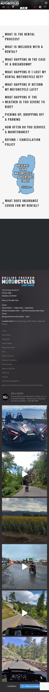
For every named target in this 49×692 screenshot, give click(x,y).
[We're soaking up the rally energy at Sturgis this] (24, 474)
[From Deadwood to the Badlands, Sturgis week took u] (24, 613)
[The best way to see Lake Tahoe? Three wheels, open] (24, 427)
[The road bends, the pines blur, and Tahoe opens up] (24, 659)
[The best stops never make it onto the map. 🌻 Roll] (24, 520)
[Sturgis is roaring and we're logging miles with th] (24, 566)
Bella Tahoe (32, 321)
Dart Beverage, (20, 321)
